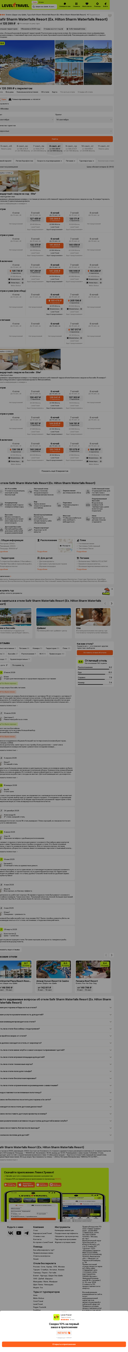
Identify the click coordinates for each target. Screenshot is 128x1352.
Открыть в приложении (64, 1344)
